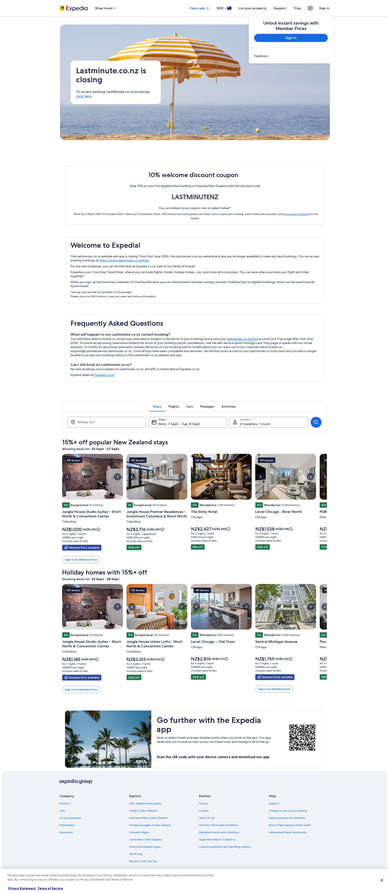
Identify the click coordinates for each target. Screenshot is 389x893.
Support (280, 8)
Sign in (324, 8)
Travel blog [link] (135, 854)
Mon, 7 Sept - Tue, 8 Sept (179, 424)
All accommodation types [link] (145, 847)
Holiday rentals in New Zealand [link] (148, 818)
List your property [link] (70, 818)
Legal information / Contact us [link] (217, 839)
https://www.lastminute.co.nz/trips (124, 260)
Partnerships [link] (67, 825)
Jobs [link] (62, 810)
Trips (297, 8)
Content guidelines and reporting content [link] (224, 847)
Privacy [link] (203, 803)
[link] (291, 56)
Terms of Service (50, 888)
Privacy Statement (22, 888)
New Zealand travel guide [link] (145, 803)
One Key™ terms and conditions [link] (218, 825)
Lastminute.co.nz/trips (242, 339)
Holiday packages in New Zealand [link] (150, 825)
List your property (253, 8)
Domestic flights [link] (139, 832)
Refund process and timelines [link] (287, 818)
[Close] (382, 880)
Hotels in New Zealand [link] (143, 810)
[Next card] (326, 508)
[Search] (316, 422)
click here (84, 96)
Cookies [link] (204, 810)
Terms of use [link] (206, 818)
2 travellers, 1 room (255, 424)
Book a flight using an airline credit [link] (290, 825)
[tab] (157, 406)
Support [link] (274, 803)
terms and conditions (296, 214)
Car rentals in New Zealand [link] (145, 839)
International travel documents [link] (287, 832)
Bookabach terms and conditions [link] (219, 832)
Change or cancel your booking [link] (288, 810)
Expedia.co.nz (104, 375)
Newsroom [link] (66, 832)
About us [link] (64, 803)
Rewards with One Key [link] (143, 861)
